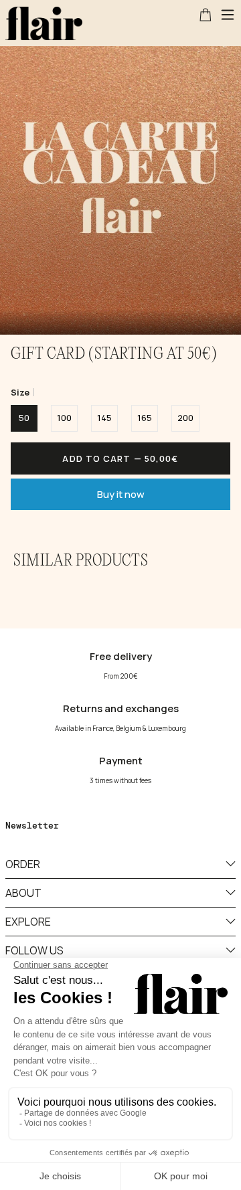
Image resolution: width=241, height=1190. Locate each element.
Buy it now (121, 494)
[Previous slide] (16, 167)
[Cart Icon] (205, 15)
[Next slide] (225, 167)
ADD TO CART (120, 458)
